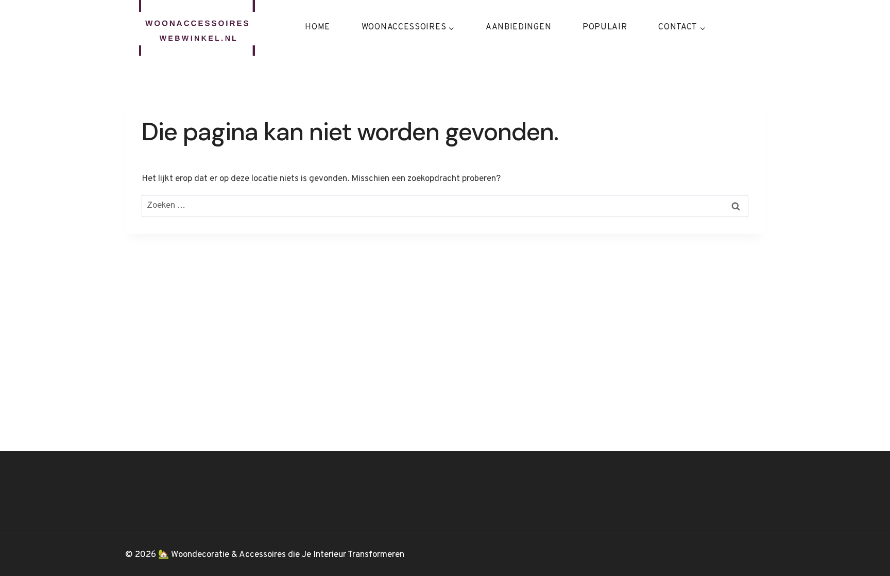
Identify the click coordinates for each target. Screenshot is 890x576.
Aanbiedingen (518, 27)
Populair (605, 27)
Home (317, 27)
